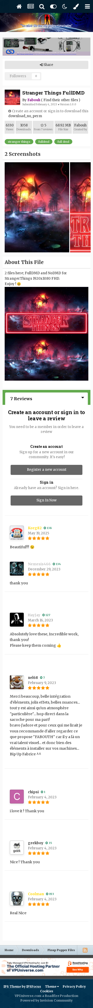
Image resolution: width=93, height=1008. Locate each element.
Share (48, 65)
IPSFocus (33, 986)
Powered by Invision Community (46, 1000)
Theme (51, 986)
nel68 (33, 678)
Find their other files (60, 100)
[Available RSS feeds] (85, 950)
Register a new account (46, 469)
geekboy (35, 843)
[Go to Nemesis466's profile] (17, 569)
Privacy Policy (74, 986)
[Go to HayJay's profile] (17, 620)
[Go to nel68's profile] (17, 682)
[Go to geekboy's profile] (17, 848)
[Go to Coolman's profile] (17, 899)
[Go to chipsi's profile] (17, 797)
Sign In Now (46, 500)
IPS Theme (12, 986)
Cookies (46, 991)
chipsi (33, 792)
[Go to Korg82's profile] (17, 533)
